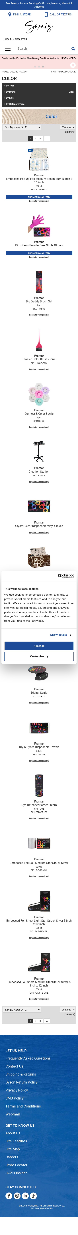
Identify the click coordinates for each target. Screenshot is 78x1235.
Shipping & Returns (20, 1074)
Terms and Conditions (23, 1106)
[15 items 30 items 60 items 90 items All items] (67, 127)
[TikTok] (33, 1195)
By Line (10, 98)
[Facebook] (8, 1195)
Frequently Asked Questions (28, 1058)
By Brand (10, 92)
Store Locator (16, 1165)
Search (73, 48)
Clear (71, 92)
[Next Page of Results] (47, 138)
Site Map (12, 1149)
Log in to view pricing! (39, 201)
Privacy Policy (16, 1090)
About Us (12, 1133)
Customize (37, 656)
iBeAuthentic (46, 1208)
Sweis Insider (16, 1173)
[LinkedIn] (25, 1195)
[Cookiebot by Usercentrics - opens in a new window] (58, 576)
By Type (10, 85)
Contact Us (14, 1066)
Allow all (39, 645)
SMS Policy (14, 1098)
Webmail (12, 1114)
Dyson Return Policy (21, 1082)
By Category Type (15, 104)
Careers (11, 1157)
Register (21, 39)
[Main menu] (7, 49)
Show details (58, 634)
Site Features (16, 1141)
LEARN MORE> (68, 58)
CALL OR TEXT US (61, 14)
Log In (8, 39)
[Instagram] (17, 1195)
